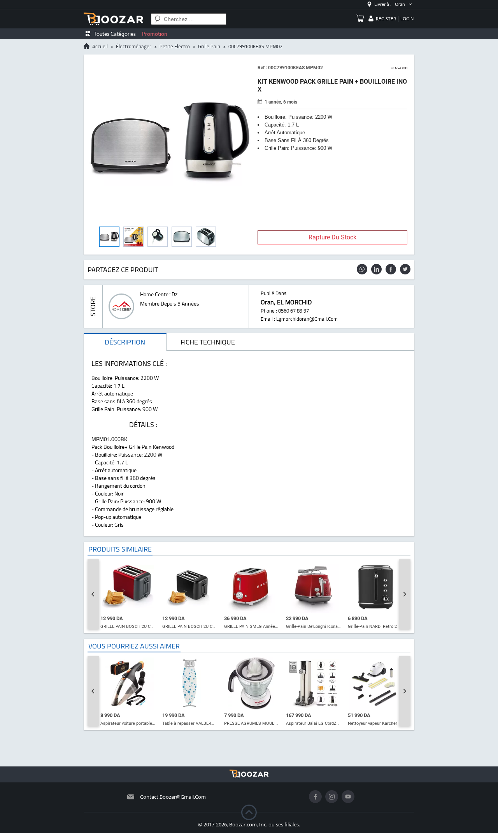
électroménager (133, 46)
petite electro (175, 46)
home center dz (158, 294)
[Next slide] (404, 594)
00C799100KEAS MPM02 (255, 46)
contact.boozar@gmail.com (173, 796)
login (407, 19)
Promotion (154, 33)
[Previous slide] (93, 594)
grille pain (209, 46)
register (386, 19)
